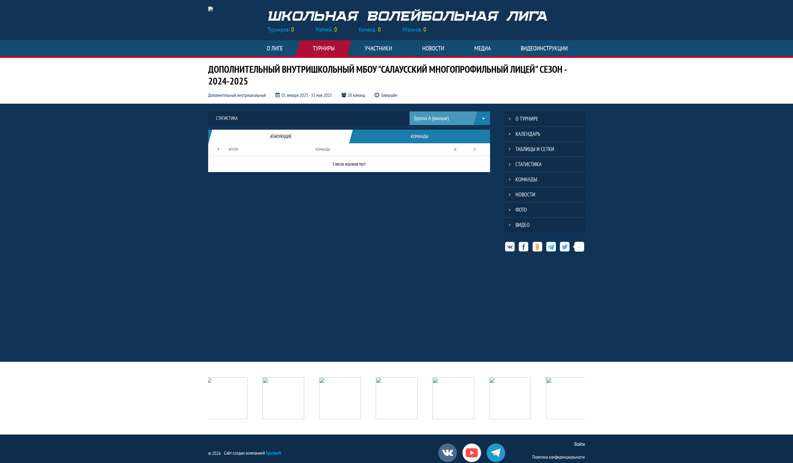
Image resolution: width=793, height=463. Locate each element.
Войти (579, 444)
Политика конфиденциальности (558, 457)
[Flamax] (510, 398)
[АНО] (227, 398)
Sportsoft (273, 453)
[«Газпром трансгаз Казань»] (340, 398)
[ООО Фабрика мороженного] (567, 398)
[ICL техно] (397, 398)
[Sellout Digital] (453, 398)
